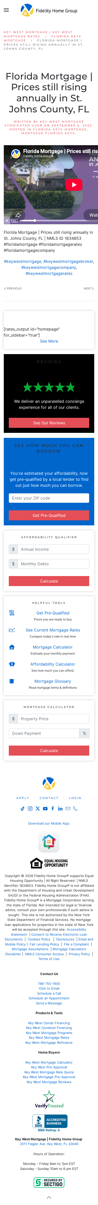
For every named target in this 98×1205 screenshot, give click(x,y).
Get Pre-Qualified (49, 515)
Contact (49, 798)
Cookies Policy (39, 939)
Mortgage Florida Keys (48, 133)
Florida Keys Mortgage (60, 129)
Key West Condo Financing (49, 1023)
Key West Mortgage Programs (49, 1033)
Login (75, 798)
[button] (6, 10)
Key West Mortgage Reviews (49, 1082)
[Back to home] (49, 10)
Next (87, 288)
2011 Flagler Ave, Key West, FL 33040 (49, 1144)
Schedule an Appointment (49, 998)
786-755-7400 (49, 984)
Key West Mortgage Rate (48, 1037)
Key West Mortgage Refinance (49, 1042)
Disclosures (65, 939)
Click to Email (49, 988)
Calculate (49, 581)
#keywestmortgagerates (49, 273)
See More (49, 341)
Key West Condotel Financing (49, 1028)
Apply (22, 798)
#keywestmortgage (22, 261)
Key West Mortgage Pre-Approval (49, 1077)
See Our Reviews (49, 422)
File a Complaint (77, 944)
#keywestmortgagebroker (68, 261)
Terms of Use (49, 959)
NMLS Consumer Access (44, 954)
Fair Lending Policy (44, 944)
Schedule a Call (49, 993)
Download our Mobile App (48, 823)
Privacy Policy (79, 954)
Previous (14, 288)
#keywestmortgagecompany (48, 267)
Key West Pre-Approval (49, 1067)
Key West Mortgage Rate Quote (49, 1072)
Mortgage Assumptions (30, 949)
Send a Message (49, 1003)
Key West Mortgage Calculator (49, 1062)
